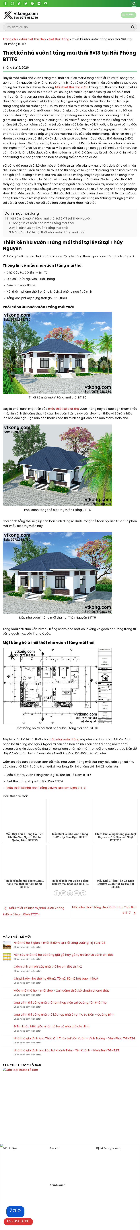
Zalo (15, 1210)
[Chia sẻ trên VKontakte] (77, 893)
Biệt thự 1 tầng (58, 39)
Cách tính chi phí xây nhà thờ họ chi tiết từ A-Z (48, 966)
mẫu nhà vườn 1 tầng (63, 739)
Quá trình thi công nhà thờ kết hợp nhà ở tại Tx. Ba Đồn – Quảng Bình (64, 1014)
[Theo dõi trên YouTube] (45, 3)
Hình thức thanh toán (63, 1195)
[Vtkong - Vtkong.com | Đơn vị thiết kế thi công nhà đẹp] (30, 15)
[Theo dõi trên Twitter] (25, 3)
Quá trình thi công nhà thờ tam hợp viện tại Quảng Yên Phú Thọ (60, 1002)
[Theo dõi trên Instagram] (12, 3)
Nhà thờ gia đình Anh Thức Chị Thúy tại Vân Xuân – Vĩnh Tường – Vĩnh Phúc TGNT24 (74, 1038)
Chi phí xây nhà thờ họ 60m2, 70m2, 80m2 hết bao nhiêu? (56, 978)
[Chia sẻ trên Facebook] (57, 893)
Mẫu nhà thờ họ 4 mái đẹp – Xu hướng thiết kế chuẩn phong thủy (61, 990)
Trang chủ (10, 39)
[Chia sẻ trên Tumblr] (83, 893)
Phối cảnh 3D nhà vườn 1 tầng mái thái (40, 228)
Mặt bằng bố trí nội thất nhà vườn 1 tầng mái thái (48, 232)
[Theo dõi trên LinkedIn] (39, 3)
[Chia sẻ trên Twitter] (63, 893)
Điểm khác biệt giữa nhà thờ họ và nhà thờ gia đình (51, 1026)
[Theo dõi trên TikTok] (19, 3)
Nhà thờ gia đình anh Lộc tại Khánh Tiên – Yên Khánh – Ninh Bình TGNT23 (66, 1050)
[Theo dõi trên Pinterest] (32, 3)
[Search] (134, 4)
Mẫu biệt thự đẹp (33, 39)
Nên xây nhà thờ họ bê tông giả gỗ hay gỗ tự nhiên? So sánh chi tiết (63, 954)
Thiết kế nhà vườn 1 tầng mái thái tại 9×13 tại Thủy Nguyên (49, 218)
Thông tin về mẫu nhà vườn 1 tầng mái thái (42, 223)
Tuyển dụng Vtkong (61, 1200)
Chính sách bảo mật (62, 1189)
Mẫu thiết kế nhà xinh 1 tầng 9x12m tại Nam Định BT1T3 (46, 788)
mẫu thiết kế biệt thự (63, 408)
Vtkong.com (69, 1178)
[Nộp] (133, 27)
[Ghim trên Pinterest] (70, 893)
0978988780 (18, 1221)
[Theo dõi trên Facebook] (5, 3)
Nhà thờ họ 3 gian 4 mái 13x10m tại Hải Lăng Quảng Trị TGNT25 (59, 942)
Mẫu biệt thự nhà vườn (71, 87)
